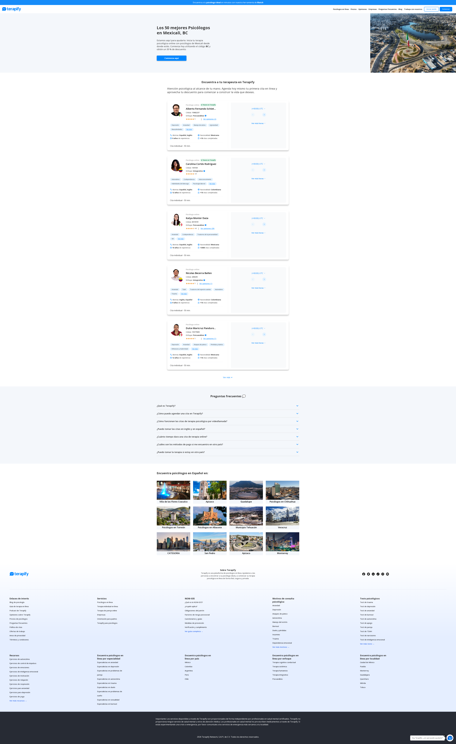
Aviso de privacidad (17, 635)
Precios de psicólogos (19, 619)
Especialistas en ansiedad (107, 662)
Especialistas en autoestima (108, 679)
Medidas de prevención (194, 623)
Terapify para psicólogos (107, 623)
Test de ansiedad (367, 610)
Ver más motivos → (280, 647)
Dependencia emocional (282, 643)
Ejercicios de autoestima (20, 659)
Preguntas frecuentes (388, 9)
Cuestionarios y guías (193, 619)
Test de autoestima (368, 619)
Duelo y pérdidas (279, 630)
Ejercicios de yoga (17, 696)
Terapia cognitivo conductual (284, 662)
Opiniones (362, 9)
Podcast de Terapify (18, 610)
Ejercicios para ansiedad (19, 688)
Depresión (276, 609)
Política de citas (16, 627)
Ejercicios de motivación (19, 676)
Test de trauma (366, 602)
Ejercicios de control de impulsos (23, 663)
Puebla (363, 666)
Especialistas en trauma (106, 683)
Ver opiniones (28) (207, 228)
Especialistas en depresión (108, 666)
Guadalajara (365, 675)
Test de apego (366, 623)
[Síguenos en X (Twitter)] (368, 574)
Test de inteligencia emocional (372, 639)
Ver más (189, 129)
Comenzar (446, 9)
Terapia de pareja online (107, 610)
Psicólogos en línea (341, 9)
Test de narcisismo (368, 635)
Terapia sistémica (279, 666)
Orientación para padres (107, 619)
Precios (353, 9)
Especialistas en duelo (106, 687)
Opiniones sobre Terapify (20, 614)
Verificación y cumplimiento (196, 627)
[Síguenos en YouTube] (387, 574)
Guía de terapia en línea (19, 606)
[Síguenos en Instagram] (382, 574)
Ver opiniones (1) (205, 283)
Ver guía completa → (194, 631)
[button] (449, 737)
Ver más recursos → (18, 700)
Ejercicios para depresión (20, 692)
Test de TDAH (366, 631)
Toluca (362, 687)
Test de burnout (366, 614)
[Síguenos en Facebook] (363, 574)
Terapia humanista (279, 670)
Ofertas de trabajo (17, 631)
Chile (187, 679)
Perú (187, 675)
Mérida (363, 683)
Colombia (188, 666)
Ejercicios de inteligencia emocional (24, 671)
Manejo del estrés (279, 622)
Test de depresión (367, 606)
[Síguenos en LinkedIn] (373, 574)
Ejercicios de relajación (19, 680)
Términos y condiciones (19, 639)
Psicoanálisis (277, 679)
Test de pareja (366, 627)
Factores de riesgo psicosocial (197, 614)
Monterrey (364, 670)
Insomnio (276, 634)
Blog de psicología (17, 602)
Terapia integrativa (280, 675)
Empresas (373, 9)
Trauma (275, 638)
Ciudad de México (367, 662)
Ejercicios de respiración (19, 684)
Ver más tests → (367, 644)
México (188, 662)
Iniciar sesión (431, 9)
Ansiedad (276, 605)
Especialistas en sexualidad (108, 700)
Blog (400, 9)
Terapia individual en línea (107, 606)
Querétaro (364, 679)
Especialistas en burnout (107, 704)
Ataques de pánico (279, 614)
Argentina (189, 670)
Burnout (275, 626)
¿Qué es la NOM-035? (194, 602)
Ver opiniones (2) (209, 119)
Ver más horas (258, 123)
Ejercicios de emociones (19, 667)
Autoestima (277, 618)
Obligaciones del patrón (194, 610)
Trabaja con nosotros (413, 9)
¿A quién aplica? (191, 606)
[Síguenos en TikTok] (378, 574)
